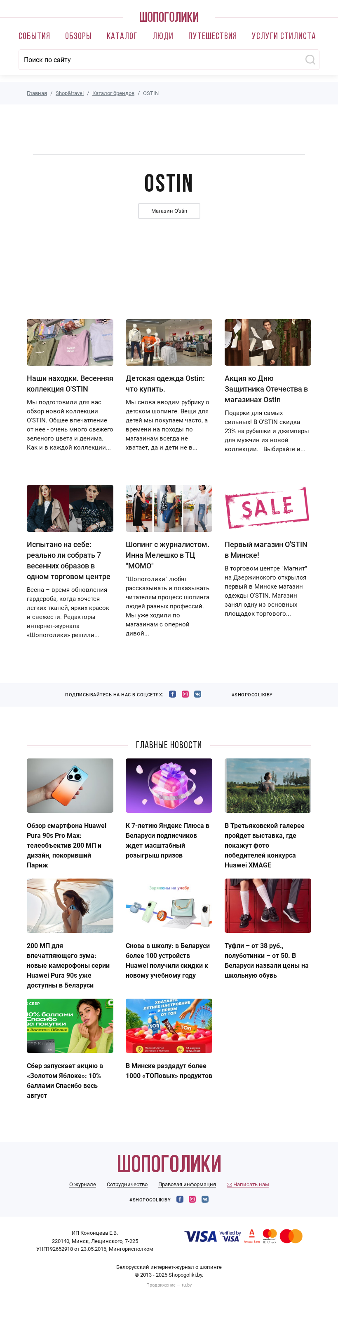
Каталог (122, 37)
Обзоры (78, 37)
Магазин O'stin (169, 211)
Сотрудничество (127, 1184)
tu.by (187, 1285)
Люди (163, 37)
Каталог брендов (113, 93)
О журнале (82, 1184)
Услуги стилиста (284, 37)
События (34, 37)
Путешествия (212, 37)
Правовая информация (187, 1184)
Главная (37, 93)
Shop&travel (70, 93)
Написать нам (250, 1184)
